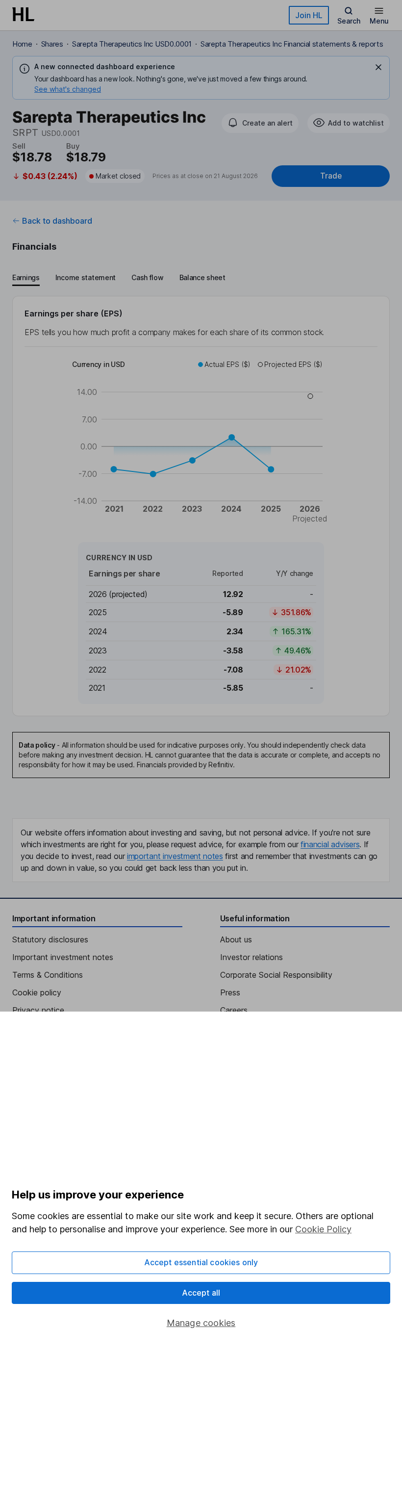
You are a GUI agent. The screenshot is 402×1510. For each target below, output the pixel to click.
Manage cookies (201, 1323)
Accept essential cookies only (201, 1262)
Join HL (309, 15)
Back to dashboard (57, 220)
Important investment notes (62, 957)
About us (236, 939)
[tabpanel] (201, 506)
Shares (52, 44)
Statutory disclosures (50, 939)
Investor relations (251, 957)
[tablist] (119, 278)
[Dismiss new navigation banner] (378, 67)
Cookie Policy (323, 1229)
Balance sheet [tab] (202, 277)
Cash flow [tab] (147, 277)
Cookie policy (36, 992)
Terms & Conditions (47, 975)
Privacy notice (38, 1010)
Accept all (201, 1293)
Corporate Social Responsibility (276, 975)
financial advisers (330, 844)
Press (230, 992)
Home (22, 44)
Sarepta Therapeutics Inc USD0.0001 (132, 44)
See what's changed (67, 89)
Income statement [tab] (85, 277)
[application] (201, 443)
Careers (234, 1010)
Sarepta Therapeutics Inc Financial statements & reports (292, 44)
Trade (331, 176)
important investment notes (175, 856)
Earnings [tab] (26, 277)
